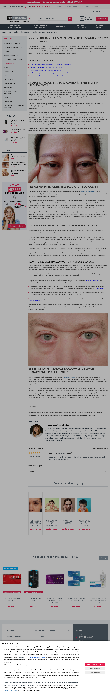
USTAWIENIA (95, 672)
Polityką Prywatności (11, 690)
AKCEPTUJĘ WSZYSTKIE (95, 664)
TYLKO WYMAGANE (95, 668)
